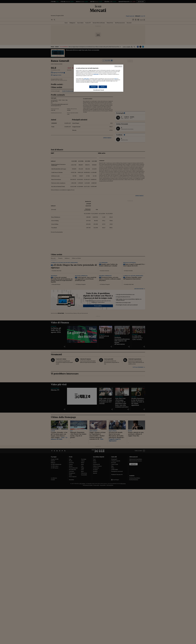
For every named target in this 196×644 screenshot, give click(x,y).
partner (115, 78)
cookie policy (96, 74)
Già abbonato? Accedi (98, 90)
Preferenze (93, 86)
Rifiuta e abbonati (118, 66)
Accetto (103, 86)
